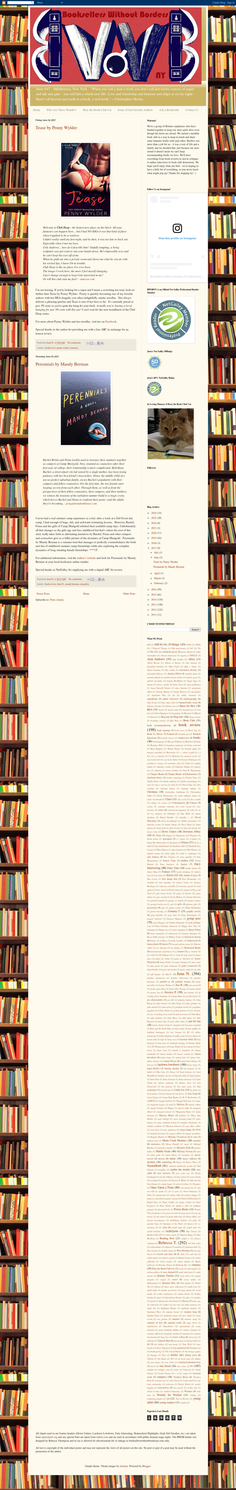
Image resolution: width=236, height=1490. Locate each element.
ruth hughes (192, 1268)
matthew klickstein (189, 1122)
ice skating (175, 947)
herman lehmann (189, 933)
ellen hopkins (177, 849)
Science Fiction (165, 1275)
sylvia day (193, 1337)
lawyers (150, 1064)
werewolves (163, 1387)
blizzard (153, 716)
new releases (163, 1173)
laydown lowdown (168, 1064)
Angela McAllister (175, 680)
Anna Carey (178, 684)
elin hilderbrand (162, 846)
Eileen (184, 842)
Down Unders (169, 831)
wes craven (178, 1387)
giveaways (152, 907)
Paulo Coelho (169, 1202)
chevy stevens (161, 784)
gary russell (161, 897)
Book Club (189, 720)
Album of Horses (173, 662)
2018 (154, 543)
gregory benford (154, 918)
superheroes (152, 1326)
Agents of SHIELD (189, 655)
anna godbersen (194, 684)
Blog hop (165, 716)
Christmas (152, 791)
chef (149, 784)
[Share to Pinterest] (102, 343)
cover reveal (185, 806)
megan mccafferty (193, 1133)
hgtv (163, 937)
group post (193, 918)
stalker (166, 1304)
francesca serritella (167, 886)
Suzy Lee (165, 1337)
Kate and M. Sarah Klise (160, 1028)
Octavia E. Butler (178, 1180)
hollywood (192, 940)
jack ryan (188, 955)
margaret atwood (164, 1111)
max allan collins (193, 1126)
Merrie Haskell (172, 1144)
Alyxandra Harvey (155, 673)
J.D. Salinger (163, 955)
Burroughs (171, 752)
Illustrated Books (192, 947)
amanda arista (191, 673)
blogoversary (195, 716)
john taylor (166, 1007)
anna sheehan (181, 688)
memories (155, 1144)
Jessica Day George (177, 988)
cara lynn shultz (170, 759)
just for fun (195, 1021)
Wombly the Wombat (169, 1395)
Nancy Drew (191, 1162)
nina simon (181, 1176)
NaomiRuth (154, 1165)
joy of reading (156, 1014)
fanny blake (152, 871)
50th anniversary (178, 648)
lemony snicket (171, 1068)
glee (163, 907)
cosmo (150, 806)
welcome (169, 1384)
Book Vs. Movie (155, 734)
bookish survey (167, 737)
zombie (183, 1402)
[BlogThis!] (91, 343)
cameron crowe (190, 756)
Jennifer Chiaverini (179, 978)
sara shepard (169, 1272)
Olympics (196, 1184)
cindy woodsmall (154, 799)
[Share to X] (95, 343)
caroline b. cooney (155, 763)
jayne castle (185, 969)
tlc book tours (184, 1358)
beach (161, 709)
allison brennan (154, 670)
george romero (194, 900)
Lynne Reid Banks (170, 1097)
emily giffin (170, 853)
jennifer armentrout (156, 978)
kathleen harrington (156, 1032)
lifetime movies (164, 1075)
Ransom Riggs (187, 1234)
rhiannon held (191, 1246)
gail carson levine (164, 893)
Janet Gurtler (152, 969)
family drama (191, 868)
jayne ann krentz (169, 969)
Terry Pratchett (163, 1348)
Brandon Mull (156, 745)
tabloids (150, 1340)
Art (173, 695)
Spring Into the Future (168, 1301)
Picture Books (181, 1209)
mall (171, 1104)
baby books (152, 702)
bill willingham (161, 713)
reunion (178, 1246)
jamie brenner (181, 962)
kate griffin (192, 1028)
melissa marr (152, 1140)
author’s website (86, 558)
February (159, 583)
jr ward (169, 1014)
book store (179, 730)
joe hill (170, 999)
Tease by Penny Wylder (56, 127)
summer (176, 1319)
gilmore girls (191, 904)
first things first (169, 878)
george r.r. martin (175, 900)
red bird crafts (194, 1243)
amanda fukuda (153, 677)
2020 (154, 533)
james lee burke (163, 958)
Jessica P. (170, 992)
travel (152, 1366)
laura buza (162, 1050)
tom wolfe (169, 1362)
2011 (154, 614)
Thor (164, 1355)
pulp (195, 1220)
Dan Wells (185, 813)
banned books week (188, 702)
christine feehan (188, 788)
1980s (188, 644)
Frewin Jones (174, 889)
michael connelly (165, 1147)
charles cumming (173, 777)
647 (191, 648)
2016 (154, 589)
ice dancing (161, 947)
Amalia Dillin (174, 673)
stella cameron (191, 1304)
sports (152, 1301)
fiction (169, 875)
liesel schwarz (186, 1072)
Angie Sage (192, 680)
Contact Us (192, 110)
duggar (169, 835)
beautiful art (188, 709)
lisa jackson (167, 1086)
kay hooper (176, 1032)
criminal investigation (177, 810)
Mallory (180, 1104)
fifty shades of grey (188, 875)
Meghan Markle (157, 1136)
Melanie (172, 1136)
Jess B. (179, 985)
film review (152, 879)
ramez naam (171, 1234)
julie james (187, 1017)
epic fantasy (153, 856)
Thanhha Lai (195, 1348)
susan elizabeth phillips (169, 1329)
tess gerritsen (179, 1347)
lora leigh (192, 1093)
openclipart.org (49, 1437)
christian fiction (167, 788)
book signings (163, 730)
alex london (191, 662)
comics (164, 802)
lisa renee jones (184, 1086)
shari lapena (185, 1283)
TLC (172, 1358)
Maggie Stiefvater (184, 1100)
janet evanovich (189, 965)
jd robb (197, 969)
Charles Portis (153, 781)
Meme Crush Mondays (174, 1140)
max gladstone (170, 1129)
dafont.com (102, 1437)
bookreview (50, 347)
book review (50, 584)
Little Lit (179, 1090)
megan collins (175, 1133)
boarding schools (158, 720)
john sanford (152, 1007)
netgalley (84, 584)
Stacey (185, 1301)
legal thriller (153, 1068)
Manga (171, 1108)
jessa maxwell (194, 985)
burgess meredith (154, 752)
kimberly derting (177, 1043)
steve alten (187, 1315)
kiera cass (172, 1039)
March (158, 578)
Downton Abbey (192, 831)
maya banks (185, 1129)
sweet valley (179, 1337)
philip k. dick (182, 1205)
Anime (150, 684)
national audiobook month (180, 1166)
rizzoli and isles (165, 1254)
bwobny (196, 276)
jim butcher (189, 992)
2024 (154, 523)
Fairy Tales (173, 868)
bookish (170, 734)
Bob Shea (174, 720)
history (153, 940)
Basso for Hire (187, 706)
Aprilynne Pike (159, 695)
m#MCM (151, 1100)
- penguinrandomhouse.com (80, 503)
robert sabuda (184, 1261)
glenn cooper (175, 907)
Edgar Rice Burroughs (156, 842)
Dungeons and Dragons (186, 835)
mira (199, 1151)
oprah (161, 1191)
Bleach (198, 713)
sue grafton (162, 1319)
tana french (178, 1340)
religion (168, 1246)
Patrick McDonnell (189, 1198)
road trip (193, 1254)
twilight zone (163, 1369)
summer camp (190, 1319)
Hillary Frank (175, 937)
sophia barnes (184, 1293)
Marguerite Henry (184, 1111)
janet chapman (170, 965)
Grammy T (174, 911)
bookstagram (158, 741)
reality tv (185, 1238)
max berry (154, 1129)
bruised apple (191, 748)
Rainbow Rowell (154, 1234)
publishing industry (179, 1220)
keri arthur (192, 1035)
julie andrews (157, 1017)
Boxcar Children (175, 741)
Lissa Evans (165, 1090)
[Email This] (88, 343)
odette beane (166, 1184)
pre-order (160, 1216)
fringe (186, 889)
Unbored (187, 1369)
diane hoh (161, 828)
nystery (165, 1180)
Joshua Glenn (164, 1010)
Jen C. (169, 974)
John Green (176, 1003)
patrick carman (171, 1198)
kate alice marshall (193, 1025)
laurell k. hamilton (181, 1050)
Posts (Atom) (57, 599)
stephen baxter (172, 1311)
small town (192, 1286)
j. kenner (180, 951)
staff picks (154, 1304)
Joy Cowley (195, 1010)
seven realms (190, 1279)
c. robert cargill (187, 752)
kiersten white (186, 1039)
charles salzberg (169, 781)
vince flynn (174, 1380)
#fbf (149, 644)
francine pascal (186, 886)
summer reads (175, 1322)
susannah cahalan (171, 1333)
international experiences (161, 951)
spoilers (197, 1297)
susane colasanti (190, 1329)
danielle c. (184, 817)
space (159, 1297)
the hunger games (193, 1351)
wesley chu (192, 1387)
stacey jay (196, 1301)
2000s (198, 644)
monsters (186, 1155)
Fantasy (166, 871)
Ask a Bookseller (169, 110)
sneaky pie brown (169, 1290)
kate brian (179, 1028)
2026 (154, 513)
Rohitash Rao (182, 1265)
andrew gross (191, 677)
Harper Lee (164, 929)
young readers (167, 1402)
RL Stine (181, 1254)
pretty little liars (175, 1216)
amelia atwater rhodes (173, 677)
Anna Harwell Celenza (161, 688)
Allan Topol (174, 666)
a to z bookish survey (167, 651)
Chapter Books (157, 774)
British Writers (174, 748)
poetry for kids (171, 1213)
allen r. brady (190, 666)
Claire (168, 799)
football (150, 882)
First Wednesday (189, 879)
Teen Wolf (187, 1344)
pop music (186, 1213)
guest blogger (159, 922)
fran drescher (165, 882)
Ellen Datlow (162, 849)
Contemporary (178, 802)
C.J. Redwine (174, 756)
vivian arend (188, 1380)
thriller (174, 1355)
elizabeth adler (178, 846)
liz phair (193, 1090)
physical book (164, 1209)
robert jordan (166, 1261)
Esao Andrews (167, 864)
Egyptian (174, 842)
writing (193, 1395)
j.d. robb (151, 955)
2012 (154, 609)
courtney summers (166, 806)
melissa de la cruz (188, 1136)
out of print (173, 1191)
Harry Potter (194, 929)
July (156, 552)
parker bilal (175, 1195)
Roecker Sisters (165, 1265)
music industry (190, 1158)
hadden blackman (176, 922)
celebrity (158, 770)
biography (176, 713)
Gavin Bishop (176, 897)
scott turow (185, 1275)
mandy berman (72, 584)
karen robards (158, 1025)
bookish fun (183, 734)
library (173, 1072)
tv (191, 1366)
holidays (163, 940)
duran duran (152, 838)
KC (188, 1032)
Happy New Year (189, 926)
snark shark (152, 1290)
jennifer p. (165, 981)
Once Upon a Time (162, 1187)
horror (165, 944)
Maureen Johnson (173, 1126)
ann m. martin (163, 684)
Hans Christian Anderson (166, 926)
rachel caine (177, 1227)
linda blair (154, 1079)
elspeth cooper (153, 853)
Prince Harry (191, 1216)
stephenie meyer (171, 1315)
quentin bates (153, 1223)
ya (168, 1398)
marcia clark (183, 1108)
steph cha (151, 1308)
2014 (154, 599)
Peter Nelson (165, 1205)
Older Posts (129, 593)
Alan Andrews (156, 659)
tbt (148, 1344)
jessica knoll (195, 988)
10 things (174, 644)
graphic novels (194, 911)
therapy (154, 1355)
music (173, 1158)
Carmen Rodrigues (189, 759)
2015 (154, 594)
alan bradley (178, 659)
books (197, 737)
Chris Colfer (187, 784)
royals (180, 1268)
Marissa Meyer (166, 1115)
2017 (154, 548)
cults (192, 810)
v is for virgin (181, 1373)
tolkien (198, 1358)
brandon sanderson (175, 745)
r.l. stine (163, 1227)
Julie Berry (172, 1017)
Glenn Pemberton (193, 907)
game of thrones (183, 893)
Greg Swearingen (189, 915)
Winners (188, 1391)
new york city (183, 1173)
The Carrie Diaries (173, 1351)
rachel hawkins (154, 1231)
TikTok (150, 1358)
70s (199, 648)
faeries (184, 864)
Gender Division (193, 897)
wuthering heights (155, 1398)
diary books (174, 828)
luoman (124, 1466)
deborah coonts (154, 824)
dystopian (167, 838)
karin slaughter (174, 1025)
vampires (161, 1377)
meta (186, 1144)
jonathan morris (182, 1007)
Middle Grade (163, 1151)
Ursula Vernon (164, 1373)
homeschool (152, 944)
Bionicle (187, 713)
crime (161, 810)
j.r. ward (176, 955)
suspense (186, 1333)
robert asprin (152, 1257)
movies (161, 1158)
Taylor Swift (192, 1340)
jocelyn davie (191, 996)
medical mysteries (158, 1133)
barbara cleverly (154, 706)
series (175, 1279)
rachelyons (172, 1231)
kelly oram (180, 1035)
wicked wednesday (172, 1391)
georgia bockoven (158, 904)
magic (198, 1100)
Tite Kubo (161, 1358)
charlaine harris (154, 777)
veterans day (160, 1380)
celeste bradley (172, 770)
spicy (188, 1297)
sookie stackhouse (165, 1293)
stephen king (190, 1311)
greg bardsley (157, 915)
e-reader (193, 838)
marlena (182, 1115)
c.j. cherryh (159, 756)
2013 (154, 604)
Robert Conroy (185, 1257)
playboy (158, 1213)
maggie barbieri (165, 1100)
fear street (158, 875)
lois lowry (180, 1093)
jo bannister (162, 996)
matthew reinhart (154, 1126)
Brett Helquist (157, 748)
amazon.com (87, 279)
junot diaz (162, 1021)
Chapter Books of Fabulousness (182, 774)
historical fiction (193, 936)
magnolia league (157, 1104)
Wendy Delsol (184, 1384)
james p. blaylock (182, 958)
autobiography (190, 698)
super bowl (192, 1322)
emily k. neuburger (188, 853)
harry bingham (178, 929)
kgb (162, 1039)
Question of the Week (173, 1223)
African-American (168, 655)
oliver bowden (182, 1184)
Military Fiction (184, 1151)
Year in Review (182, 1398)
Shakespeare (152, 1283)
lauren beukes (166, 1054)
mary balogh (163, 1118)
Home (36, 110)
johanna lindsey (185, 999)
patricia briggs (191, 1195)
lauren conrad (183, 1054)
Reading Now (167, 1238)
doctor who (152, 831)
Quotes (190, 1223)
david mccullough (169, 820)
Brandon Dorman (192, 741)
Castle (187, 763)
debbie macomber (189, 820)
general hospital (157, 900)
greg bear (172, 915)
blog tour (178, 716)
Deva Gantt (186, 824)
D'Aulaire (171, 813)
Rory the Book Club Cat (97, 110)
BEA (149, 709)
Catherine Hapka (182, 766)
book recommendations (159, 725)
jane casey (196, 962)
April (157, 573)
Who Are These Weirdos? (61, 110)
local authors (152, 1093)
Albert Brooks (153, 662)
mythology (167, 1162)
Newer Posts (43, 593)
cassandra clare (174, 763)
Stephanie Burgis (168, 1308)
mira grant (155, 1155)
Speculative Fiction (173, 1297)
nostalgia (154, 1180)
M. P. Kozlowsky (189, 1097)
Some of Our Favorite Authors (135, 110)
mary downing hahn (182, 1118)
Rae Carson (191, 1231)
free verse (161, 889)
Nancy (179, 1162)
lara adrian (188, 1046)
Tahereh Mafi (163, 1340)
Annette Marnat (163, 691)
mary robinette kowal (166, 1122)
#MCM (158, 644)
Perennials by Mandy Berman (62, 364)
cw (199, 810)
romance (74, 347)
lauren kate (180, 1057)
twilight (150, 1369)
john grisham (191, 1003)
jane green (155, 965)
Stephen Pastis (153, 1315)
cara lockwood (153, 759)
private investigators (156, 1220)
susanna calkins (153, 1333)
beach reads (173, 709)
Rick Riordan (183, 1250)
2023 (154, 528)
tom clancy (155, 1362)
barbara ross (170, 706)
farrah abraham (183, 871)
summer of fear (155, 1322)
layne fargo (192, 1064)
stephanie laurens (189, 1308)
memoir (197, 1140)
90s (151, 651)
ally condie (170, 670)
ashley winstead (188, 695)
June (156, 557)
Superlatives (168, 1326)
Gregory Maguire (174, 918)
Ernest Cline (169, 860)
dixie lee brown (190, 828)
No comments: (74, 342)
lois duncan (167, 1093)
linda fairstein (169, 1079)
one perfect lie (187, 1187)
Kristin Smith (194, 1043)
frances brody (182, 882)
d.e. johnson (156, 813)
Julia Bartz (196, 1014)
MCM (198, 1129)
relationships (155, 1246)
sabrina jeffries (153, 1272)
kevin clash (152, 1039)
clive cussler (195, 799)
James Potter (165, 962)
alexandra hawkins (155, 666)
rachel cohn (192, 1227)
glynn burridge (157, 911)
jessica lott (155, 992)
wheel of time (153, 1391)
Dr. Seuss (157, 835)
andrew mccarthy (154, 680)
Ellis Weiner (192, 849)
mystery (151, 1162)
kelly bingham (165, 1035)
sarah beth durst (185, 1272)
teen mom (173, 1344)
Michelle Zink (183, 1147)
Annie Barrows (180, 691)
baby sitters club (168, 702)
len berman (189, 1068)
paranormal (161, 1195)
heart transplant (157, 933)
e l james (181, 838)
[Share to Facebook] (98, 343)
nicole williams (166, 1176)
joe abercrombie (155, 999)
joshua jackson (180, 1010)
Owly (149, 1195)
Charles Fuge (191, 777)
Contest (193, 802)
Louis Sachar (152, 1097)
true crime (181, 1366)
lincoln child (180, 1075)
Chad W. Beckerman (191, 770)
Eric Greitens (169, 856)
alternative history (188, 670)
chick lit (174, 784)
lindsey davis (185, 1082)
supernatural (184, 1326)
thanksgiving (155, 1351)
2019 (154, 538)
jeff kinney (156, 974)
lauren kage (166, 1057)
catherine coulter (163, 766)
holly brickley (177, 940)
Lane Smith (175, 1046)
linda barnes (195, 1075)
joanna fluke (176, 996)
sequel (163, 1279)
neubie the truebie (180, 1169)
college (154, 802)
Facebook (111, 321)
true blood (165, 1366)
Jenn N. (60, 584)
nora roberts (195, 1176)
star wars (177, 1304)
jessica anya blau (157, 988)
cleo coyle (182, 799)
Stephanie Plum (154, 1311)
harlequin (151, 929)
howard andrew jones (181, 944)
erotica (184, 860)
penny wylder (63, 347)
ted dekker (159, 1344)
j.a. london (192, 951)
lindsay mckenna (166, 1082)
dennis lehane (171, 824)
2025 (154, 518)
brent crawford (194, 745)
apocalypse (196, 691)
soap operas (186, 1290)
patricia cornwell (154, 1198)
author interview (170, 698)
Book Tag (192, 730)
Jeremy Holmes (165, 985)
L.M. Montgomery (158, 1046)
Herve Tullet (152, 937)
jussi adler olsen (178, 1021)
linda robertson (185, 1079)
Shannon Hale (169, 1283)
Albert (191, 659)
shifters (157, 1286)
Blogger (146, 1466)
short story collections (173, 1286)
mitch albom (171, 1155)
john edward (161, 1003)
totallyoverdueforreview (189, 1362)
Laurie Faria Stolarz (188, 1061)
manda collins (194, 1104)
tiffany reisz (191, 1355)
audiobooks (152, 698)
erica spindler (186, 856)
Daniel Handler (167, 817)
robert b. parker (168, 1257)
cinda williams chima (187, 795)
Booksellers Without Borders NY (169, 276)
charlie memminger (189, 781)
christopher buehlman (175, 792)
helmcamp (173, 933)
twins (176, 1369)
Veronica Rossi (180, 1377)
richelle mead (167, 1250)
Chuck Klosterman (165, 795)
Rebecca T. (167, 1242)
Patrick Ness (152, 1202)
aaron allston (186, 651)
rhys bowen (152, 1250)
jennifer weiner (182, 981)
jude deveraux (182, 1014)
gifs (171, 904)
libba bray (160, 1072)
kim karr (162, 1043)
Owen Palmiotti (190, 1191)
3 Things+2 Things (158, 648)
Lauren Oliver (169, 1061)
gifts (180, 904)
